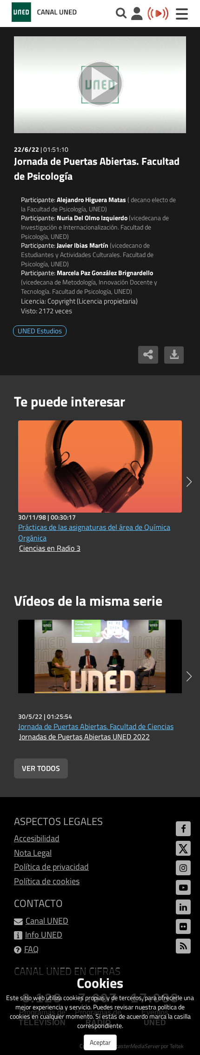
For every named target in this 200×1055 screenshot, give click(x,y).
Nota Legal (33, 852)
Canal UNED (47, 920)
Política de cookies (47, 881)
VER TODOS (41, 768)
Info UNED (43, 934)
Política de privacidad (51, 866)
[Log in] (137, 14)
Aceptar (100, 1042)
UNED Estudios (40, 330)
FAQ (31, 949)
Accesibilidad (37, 838)
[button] (189, 482)
